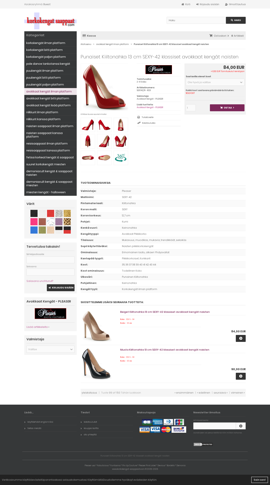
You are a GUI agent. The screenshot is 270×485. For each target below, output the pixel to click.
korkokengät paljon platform (46, 57)
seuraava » (221, 392)
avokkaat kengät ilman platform (49, 91)
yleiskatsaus (89, 392)
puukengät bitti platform (43, 78)
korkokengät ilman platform (45, 43)
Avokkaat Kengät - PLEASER (150, 107)
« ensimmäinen (184, 392)
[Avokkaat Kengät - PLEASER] (158, 73)
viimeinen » (238, 392)
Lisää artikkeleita (37, 327)
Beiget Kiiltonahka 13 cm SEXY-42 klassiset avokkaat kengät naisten (165, 312)
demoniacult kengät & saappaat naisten (49, 173)
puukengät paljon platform (45, 85)
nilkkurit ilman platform (42, 112)
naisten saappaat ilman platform (49, 126)
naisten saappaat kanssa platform (44, 135)
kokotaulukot (90, 421)
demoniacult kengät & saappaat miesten (49, 183)
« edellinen (203, 392)
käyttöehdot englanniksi (40, 421)
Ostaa (227, 107)
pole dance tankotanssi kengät (48, 64)
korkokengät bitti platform (44, 50)
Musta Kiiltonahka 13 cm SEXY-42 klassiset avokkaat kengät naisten (164, 350)
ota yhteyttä (90, 434)
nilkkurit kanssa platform (43, 119)
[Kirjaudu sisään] (240, 426)
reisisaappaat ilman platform (47, 144)
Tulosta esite (147, 117)
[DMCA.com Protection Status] (203, 445)
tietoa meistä (34, 428)
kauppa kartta (91, 428)
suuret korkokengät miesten (46, 164)
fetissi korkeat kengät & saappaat (50, 157)
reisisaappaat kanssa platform (48, 150)
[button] (215, 82)
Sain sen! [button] (260, 479)
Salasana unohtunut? (39, 281)
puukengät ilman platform (44, 71)
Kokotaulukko (148, 123)
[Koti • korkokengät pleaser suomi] (50, 20)
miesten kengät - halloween (46, 192)
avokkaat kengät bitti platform (47, 98)
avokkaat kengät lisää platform (48, 105)
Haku (236, 20)
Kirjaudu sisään (61, 287)
